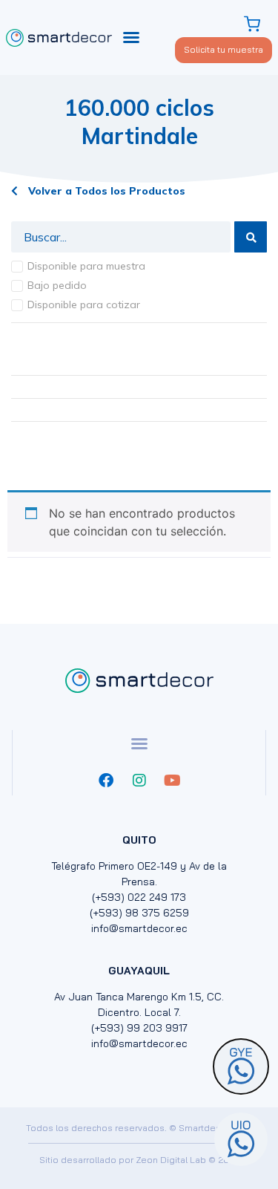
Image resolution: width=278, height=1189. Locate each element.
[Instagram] (139, 780)
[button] (131, 37)
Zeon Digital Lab (171, 1159)
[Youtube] (173, 780)
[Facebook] (106, 780)
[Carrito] (254, 24)
